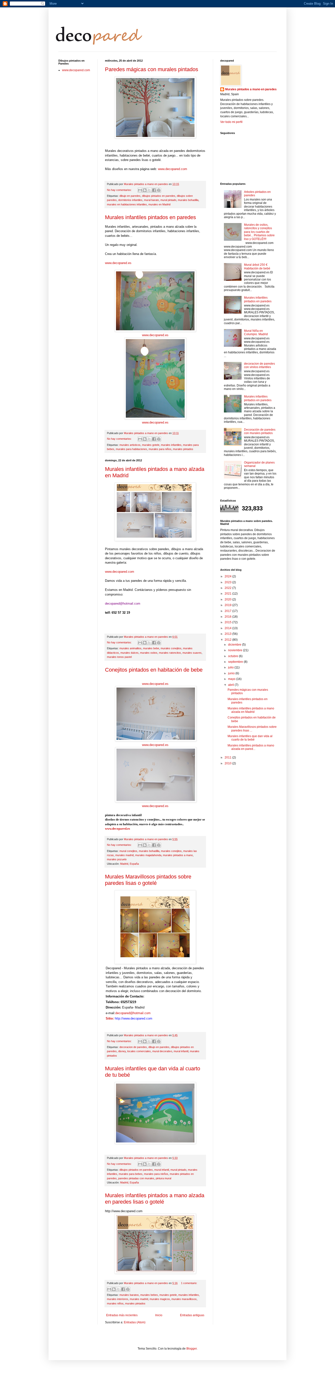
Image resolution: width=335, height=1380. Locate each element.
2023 (228, 582)
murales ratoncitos (170, 652)
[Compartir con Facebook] (154, 190)
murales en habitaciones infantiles (127, 204)
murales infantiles (171, 444)
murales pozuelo (117, 859)
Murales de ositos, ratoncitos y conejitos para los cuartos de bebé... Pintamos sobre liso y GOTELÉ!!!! (259, 232)
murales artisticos (130, 444)
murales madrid (124, 855)
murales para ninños (156, 1173)
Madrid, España (129, 863)
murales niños (115, 1303)
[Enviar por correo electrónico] (140, 190)
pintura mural (163, 1178)
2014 (228, 628)
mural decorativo (162, 1051)
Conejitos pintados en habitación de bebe (154, 670)
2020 (228, 599)
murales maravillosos (184, 1299)
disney (122, 1051)
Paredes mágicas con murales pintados (151, 69)
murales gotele (150, 444)
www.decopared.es (118, 263)
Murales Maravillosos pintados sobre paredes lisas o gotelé (148, 880)
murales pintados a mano (178, 855)
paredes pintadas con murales (136, 1178)
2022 (228, 588)
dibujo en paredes (130, 195)
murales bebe (151, 648)
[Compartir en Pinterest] (158, 190)
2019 (228, 605)
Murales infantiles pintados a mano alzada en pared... (251, 747)
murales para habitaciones (131, 449)
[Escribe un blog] (144, 190)
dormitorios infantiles (130, 200)
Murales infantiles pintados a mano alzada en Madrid (251, 710)
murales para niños (160, 449)
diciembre (235, 644)
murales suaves (192, 652)
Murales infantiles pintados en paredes (150, 217)
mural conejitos (128, 850)
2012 (228, 639)
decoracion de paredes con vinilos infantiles (259, 365)
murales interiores (117, 1299)
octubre (233, 656)
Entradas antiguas (192, 1315)
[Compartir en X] (149, 190)
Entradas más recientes (122, 1315)
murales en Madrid (159, 204)
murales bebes (149, 1294)
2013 (228, 634)
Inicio (158, 1315)
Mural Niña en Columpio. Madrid (256, 332)
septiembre (236, 661)
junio (231, 673)
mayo (232, 679)
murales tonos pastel (119, 656)
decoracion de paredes (133, 1047)
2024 (228, 576)
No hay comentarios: (119, 189)
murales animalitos (130, 648)
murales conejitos (171, 648)
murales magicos (160, 1299)
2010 (228, 763)
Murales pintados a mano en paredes (251, 89)
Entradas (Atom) (134, 1322)
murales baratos (129, 1294)
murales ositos (148, 652)
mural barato (151, 200)
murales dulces (129, 652)
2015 (228, 622)
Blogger (191, 1348)
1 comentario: (189, 1283)
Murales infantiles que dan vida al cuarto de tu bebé (250, 737)
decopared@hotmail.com (133, 1013)
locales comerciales (139, 1051)
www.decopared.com (172, 169)
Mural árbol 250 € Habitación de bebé (257, 266)
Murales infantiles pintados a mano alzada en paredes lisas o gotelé (154, 1198)
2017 (228, 611)
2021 (228, 593)
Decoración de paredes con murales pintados (259, 431)
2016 (228, 616)
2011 (228, 757)
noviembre (235, 650)
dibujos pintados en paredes (158, 195)
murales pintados (183, 449)
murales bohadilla (188, 200)
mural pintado (168, 200)
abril (231, 685)
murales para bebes (130, 1173)
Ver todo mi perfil (231, 122)
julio (231, 667)
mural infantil (181, 1051)
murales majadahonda (148, 855)
